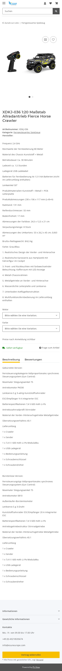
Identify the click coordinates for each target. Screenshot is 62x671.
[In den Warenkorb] (4, 32)
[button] (45, 3)
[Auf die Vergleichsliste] (45, 39)
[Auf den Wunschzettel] (53, 39)
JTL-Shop (36, 667)
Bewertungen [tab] (33, 359)
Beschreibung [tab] (11, 359)
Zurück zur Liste (12, 23)
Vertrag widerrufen (31, 654)
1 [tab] (29, 97)
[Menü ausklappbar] (3, 2)
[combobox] (31, 315)
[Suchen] (56, 11)
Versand (39, 659)
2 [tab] (32, 97)
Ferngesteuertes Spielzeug (27, 132)
